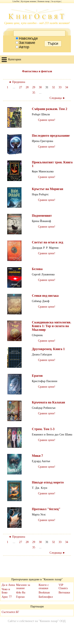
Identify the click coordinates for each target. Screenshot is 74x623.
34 (66, 87)
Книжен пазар (44, 1)
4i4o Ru (20, 592)
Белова (37, 269)
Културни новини (28, 1)
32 (53, 87)
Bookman (44, 592)
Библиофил (46, 596)
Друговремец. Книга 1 (48, 349)
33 (60, 87)
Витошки (64, 592)
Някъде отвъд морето (48, 482)
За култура (55, 1)
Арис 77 (7, 596)
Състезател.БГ (10, 612)
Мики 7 (37, 455)
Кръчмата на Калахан (48, 402)
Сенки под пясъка (45, 295)
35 (33, 92)
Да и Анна (8, 584)
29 (33, 87)
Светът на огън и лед (47, 242)
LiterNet (16, 1)
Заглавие (27, 43)
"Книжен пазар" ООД (52, 621)
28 (27, 87)
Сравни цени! (46, 119)
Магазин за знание (23, 586)
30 (40, 87)
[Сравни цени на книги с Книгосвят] (37, 15)
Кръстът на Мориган (47, 189)
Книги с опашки (44, 586)
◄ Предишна (16, 82)
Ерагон (37, 375)
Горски (20, 596)
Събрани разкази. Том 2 (49, 109)
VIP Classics (63, 586)
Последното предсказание (51, 135)
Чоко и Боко (6, 591)
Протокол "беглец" (46, 509)
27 (20, 87)
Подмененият (42, 215)
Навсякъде (28, 38)
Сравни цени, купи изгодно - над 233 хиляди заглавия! (37, 23)
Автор (24, 47)
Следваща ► (57, 98)
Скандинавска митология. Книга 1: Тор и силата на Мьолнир (51, 326)
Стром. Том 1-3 (43, 429)
